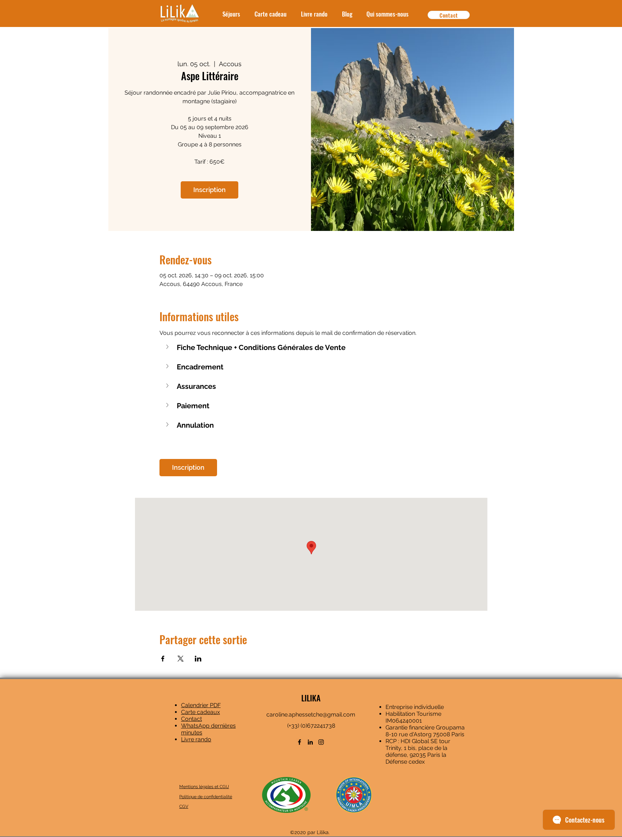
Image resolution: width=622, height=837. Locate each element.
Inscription (209, 190)
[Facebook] (299, 742)
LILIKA (310, 698)
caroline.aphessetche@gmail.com (310, 714)
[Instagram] (321, 742)
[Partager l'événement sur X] (180, 658)
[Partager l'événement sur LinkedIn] (198, 658)
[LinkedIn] (310, 742)
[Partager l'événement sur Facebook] (162, 658)
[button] (311, 347)
